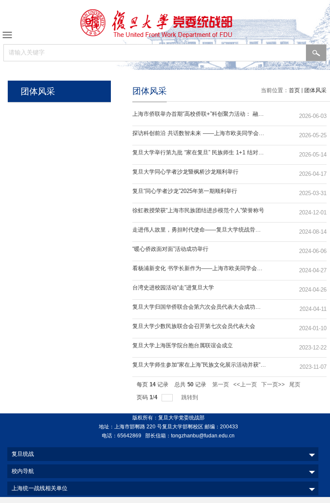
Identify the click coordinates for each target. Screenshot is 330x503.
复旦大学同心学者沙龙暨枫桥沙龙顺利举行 (185, 172)
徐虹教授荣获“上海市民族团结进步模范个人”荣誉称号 (198, 210)
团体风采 (315, 90)
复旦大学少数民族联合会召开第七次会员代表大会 (193, 326)
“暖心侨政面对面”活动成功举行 (170, 249)
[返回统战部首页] (165, 23)
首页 (294, 90)
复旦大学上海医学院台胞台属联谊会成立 (182, 345)
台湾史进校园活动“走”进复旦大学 (173, 287)
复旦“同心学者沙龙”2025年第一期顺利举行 (184, 191)
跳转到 (190, 397)
